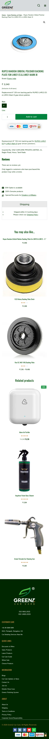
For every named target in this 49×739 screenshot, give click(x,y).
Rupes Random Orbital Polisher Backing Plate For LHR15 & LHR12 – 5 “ (24, 239)
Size (3, 102)
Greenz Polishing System (10, 692)
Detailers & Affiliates (29, 195)
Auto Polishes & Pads (14, 15)
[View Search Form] (38, 5)
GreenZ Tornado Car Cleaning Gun (24, 559)
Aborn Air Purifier (24, 432)
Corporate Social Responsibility (12, 718)
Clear (3, 110)
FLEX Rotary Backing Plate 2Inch (24, 299)
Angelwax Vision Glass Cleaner (24, 495)
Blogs (4, 675)
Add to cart (31, 117)
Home (4, 15)
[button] (44, 22)
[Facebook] (15, 730)
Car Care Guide (7, 657)
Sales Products (7, 650)
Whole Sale (5, 660)
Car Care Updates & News (10, 679)
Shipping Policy (32, 215)
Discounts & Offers (8, 646)
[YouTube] (29, 730)
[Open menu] (45, 5)
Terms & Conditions (8, 711)
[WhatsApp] (34, 730)
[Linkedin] (24, 730)
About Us (5, 704)
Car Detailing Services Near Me (12, 634)
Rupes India (11, 78)
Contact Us (5, 682)
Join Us (4, 686)
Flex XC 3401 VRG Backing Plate (24, 362)
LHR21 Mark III (11, 144)
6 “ (4, 105)
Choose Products (7, 663)
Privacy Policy (6, 715)
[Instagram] (20, 730)
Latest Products (7, 653)
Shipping (5, 708)
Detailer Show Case (8, 689)
